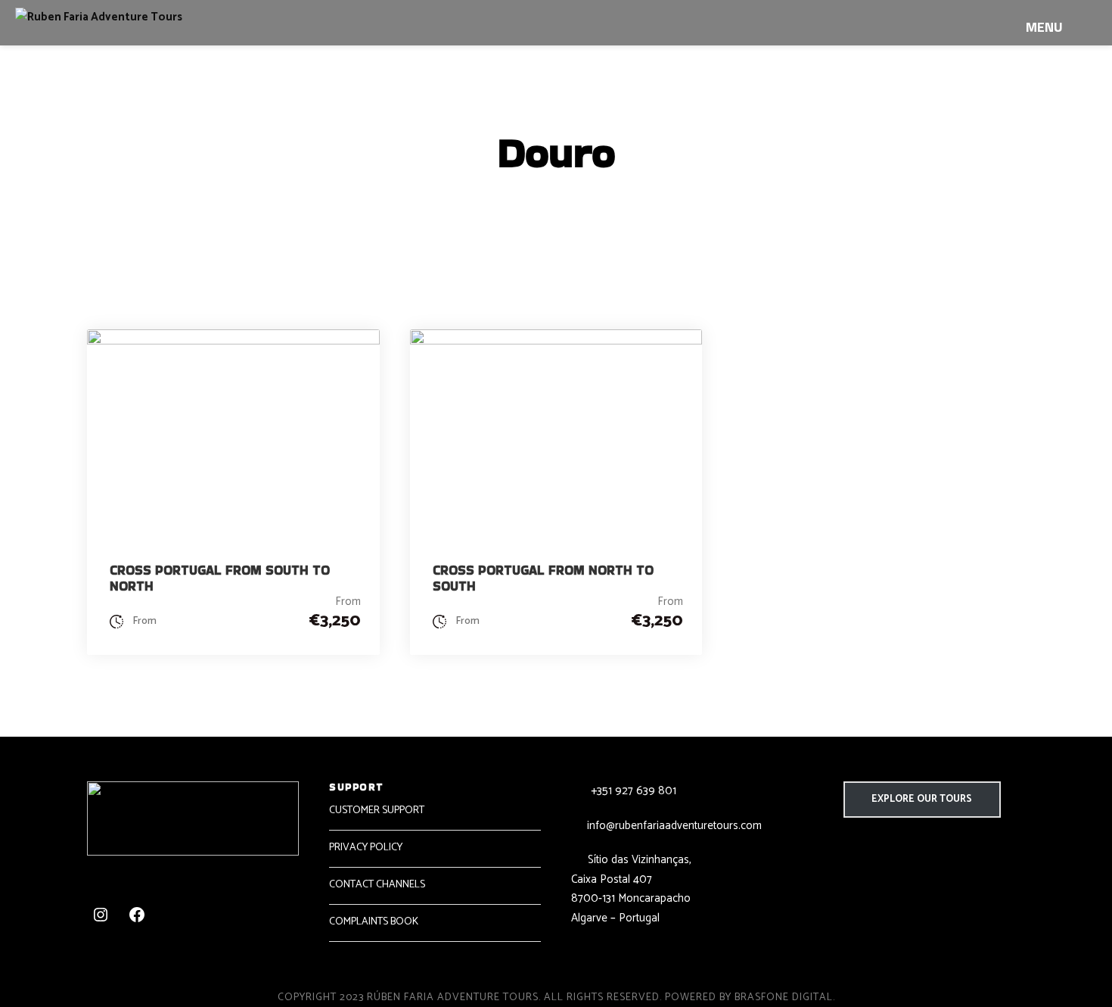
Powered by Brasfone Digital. (750, 997)
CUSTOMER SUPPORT (376, 810)
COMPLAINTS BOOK (373, 922)
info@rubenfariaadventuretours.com (674, 825)
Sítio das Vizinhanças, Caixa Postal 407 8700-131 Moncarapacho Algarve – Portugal (631, 889)
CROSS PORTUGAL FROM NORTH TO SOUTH (543, 577)
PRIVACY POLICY (365, 847)
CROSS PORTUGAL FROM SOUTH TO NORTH (220, 577)
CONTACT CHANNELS (377, 884)
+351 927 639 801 (632, 790)
